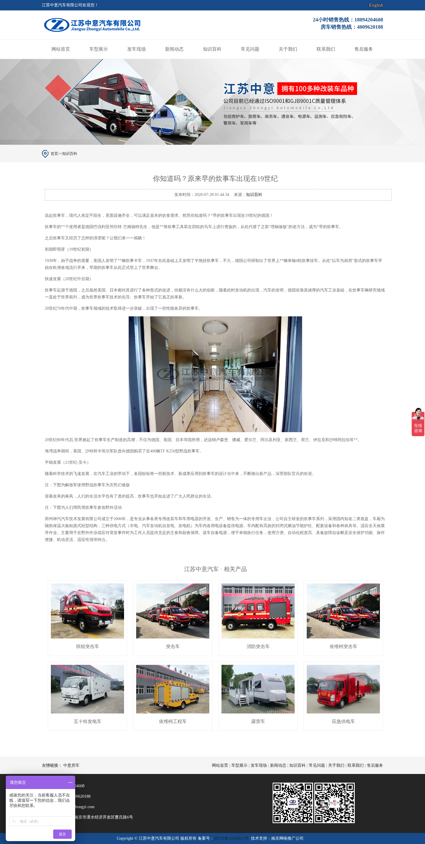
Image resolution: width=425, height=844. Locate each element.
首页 (54, 153)
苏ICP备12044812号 (231, 838)
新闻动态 (174, 49)
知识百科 (212, 49)
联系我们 (326, 49)
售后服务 (363, 49)
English (376, 5)
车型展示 (98, 49)
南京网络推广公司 (287, 838)
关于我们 (288, 49)
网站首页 (60, 49)
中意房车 (71, 765)
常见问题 (250, 49)
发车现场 (136, 49)
